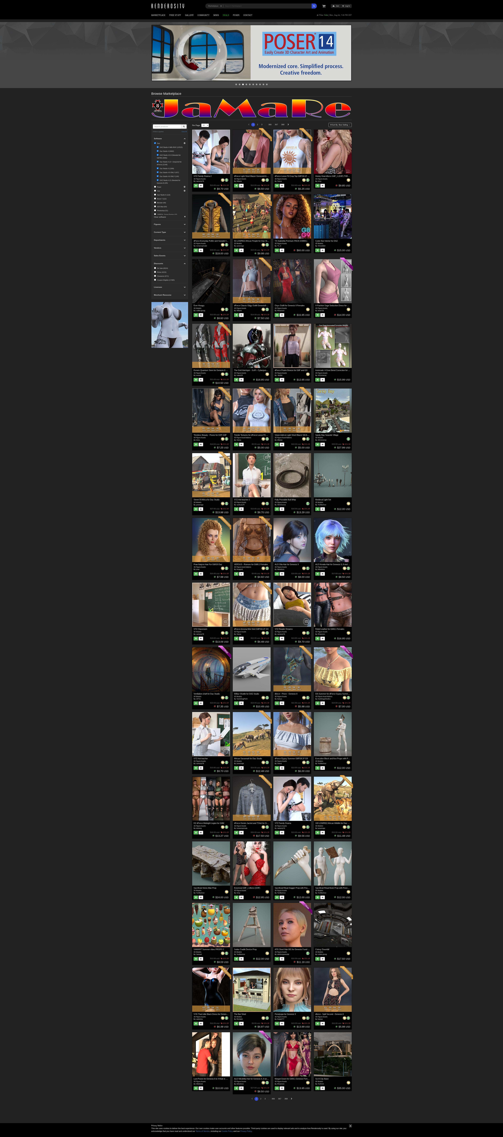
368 (282, 124)
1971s (198, 699)
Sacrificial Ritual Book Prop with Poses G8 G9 (335, 888)
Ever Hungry (199, 305)
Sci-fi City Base (322, 1079)
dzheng (199, 828)
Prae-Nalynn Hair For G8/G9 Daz (208, 564)
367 (276, 124)
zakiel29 (240, 375)
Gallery (189, 15)
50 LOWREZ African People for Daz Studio (252, 241)
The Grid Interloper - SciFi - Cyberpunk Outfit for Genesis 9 (259, 370)
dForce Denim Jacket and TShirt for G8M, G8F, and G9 (257, 823)
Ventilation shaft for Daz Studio (207, 694)
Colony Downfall (322, 949)
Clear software (160, 217)
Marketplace (158, 15)
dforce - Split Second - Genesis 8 (329, 1014)
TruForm (321, 1084)
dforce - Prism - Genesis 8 (286, 694)
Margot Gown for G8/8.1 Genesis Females (293, 1079)
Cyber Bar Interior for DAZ (326, 241)
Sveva (279, 181)
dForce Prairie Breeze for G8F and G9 (291, 370)
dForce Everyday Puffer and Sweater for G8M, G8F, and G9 (219, 241)
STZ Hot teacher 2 (242, 500)
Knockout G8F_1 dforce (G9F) (247, 888)
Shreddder (322, 246)
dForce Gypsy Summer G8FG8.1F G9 (291, 758)
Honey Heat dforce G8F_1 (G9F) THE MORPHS (336, 176)
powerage (240, 246)
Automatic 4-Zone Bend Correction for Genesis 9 (336, 370)
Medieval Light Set (323, 500)
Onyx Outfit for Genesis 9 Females (290, 305)
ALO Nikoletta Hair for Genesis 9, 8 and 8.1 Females (256, 1079)
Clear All (184, 131)
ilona (198, 440)
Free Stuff (175, 15)
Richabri (240, 1019)
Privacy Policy (246, 1131)
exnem (198, 375)
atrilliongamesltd (283, 954)
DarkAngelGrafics (324, 699)
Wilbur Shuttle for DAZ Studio (246, 694)
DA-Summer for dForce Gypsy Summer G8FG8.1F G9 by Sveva (343, 694)
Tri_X (279, 246)
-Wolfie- (280, 375)
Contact (248, 15)
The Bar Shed (240, 1014)
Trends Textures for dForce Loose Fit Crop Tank (254, 435)
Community (203, 15)
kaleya (279, 699)
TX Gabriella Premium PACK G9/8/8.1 (291, 241)
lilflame (239, 181)
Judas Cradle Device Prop (245, 949)
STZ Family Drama (283, 823)
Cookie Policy (227, 1131)
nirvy (319, 181)
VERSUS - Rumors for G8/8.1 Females (251, 564)
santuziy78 (200, 181)
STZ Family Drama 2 (203, 176)
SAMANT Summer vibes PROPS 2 (209, 949)
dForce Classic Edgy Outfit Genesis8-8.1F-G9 (254, 305)
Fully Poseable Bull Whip (285, 500)
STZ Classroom (200, 629)
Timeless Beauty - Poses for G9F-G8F (210, 435)
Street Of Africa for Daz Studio (206, 500)
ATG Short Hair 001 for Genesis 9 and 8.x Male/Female (298, 949)
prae (197, 569)
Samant (199, 954)
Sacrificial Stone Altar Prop (205, 888)
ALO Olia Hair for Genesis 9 (287, 564)
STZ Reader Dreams (284, 629)
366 (270, 124)
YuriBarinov (322, 505)
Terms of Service (203, 1131)
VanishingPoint (242, 699)
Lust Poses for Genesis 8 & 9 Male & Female (213, 1079)
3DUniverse (322, 375)
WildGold (199, 1084)
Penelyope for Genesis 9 (285, 1014)
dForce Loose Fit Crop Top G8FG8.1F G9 (292, 176)
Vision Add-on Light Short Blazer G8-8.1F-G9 (294, 435)
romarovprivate (201, 246)
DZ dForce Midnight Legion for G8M (209, 823)
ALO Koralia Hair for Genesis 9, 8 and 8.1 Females (337, 564)
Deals (226, 15)
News (216, 15)
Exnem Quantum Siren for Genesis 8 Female (213, 370)
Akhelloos (280, 569)
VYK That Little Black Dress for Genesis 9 (211, 1014)
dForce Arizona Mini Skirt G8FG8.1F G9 (251, 629)
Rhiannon (280, 311)
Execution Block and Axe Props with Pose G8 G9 (336, 758)
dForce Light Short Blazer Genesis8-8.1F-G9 (253, 176)
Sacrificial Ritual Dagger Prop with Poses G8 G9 (295, 888)
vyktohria (199, 1019)
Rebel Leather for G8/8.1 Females (329, 629)
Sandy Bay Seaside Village (326, 435)
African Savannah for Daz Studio (248, 758)
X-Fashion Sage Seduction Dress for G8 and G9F (336, 305)
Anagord (240, 569)
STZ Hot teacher (201, 758)
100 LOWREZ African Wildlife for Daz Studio (334, 823)
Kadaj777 (280, 1019)
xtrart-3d (321, 311)
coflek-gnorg (200, 311)
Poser (236, 15)
